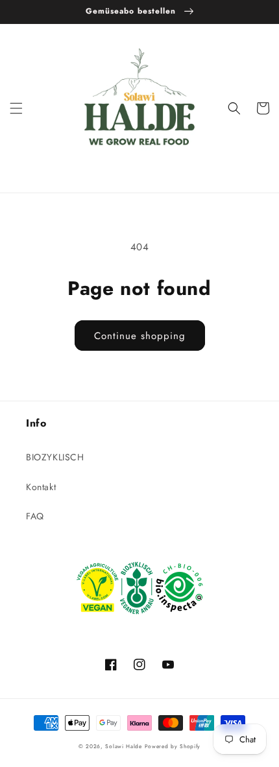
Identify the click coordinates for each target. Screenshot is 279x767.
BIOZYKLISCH (55, 457)
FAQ (35, 516)
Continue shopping (140, 336)
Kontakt (41, 486)
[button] (16, 108)
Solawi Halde (123, 746)
